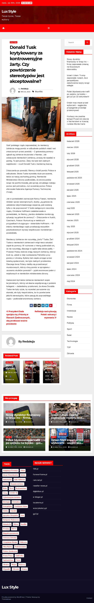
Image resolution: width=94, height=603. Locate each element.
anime (23, 475)
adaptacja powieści (10, 470)
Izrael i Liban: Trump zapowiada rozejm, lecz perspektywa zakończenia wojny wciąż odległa (78, 80)
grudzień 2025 (73, 165)
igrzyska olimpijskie (10, 515)
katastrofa (7, 524)
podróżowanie (20, 547)
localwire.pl (38, 502)
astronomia (7, 479)
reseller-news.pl (40, 486)
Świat (69, 335)
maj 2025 (71, 208)
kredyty (6, 529)
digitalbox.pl (38, 491)
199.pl (35, 469)
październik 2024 (74, 251)
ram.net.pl (37, 480)
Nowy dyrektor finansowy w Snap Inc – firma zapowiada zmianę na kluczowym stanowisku (77, 64)
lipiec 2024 (71, 269)
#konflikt (39, 91)
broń (11, 488)
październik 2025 (74, 178)
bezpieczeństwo (17, 484)
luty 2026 (71, 153)
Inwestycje (71, 311)
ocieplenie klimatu (10, 542)
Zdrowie (70, 353)
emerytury (16, 502)
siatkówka (19, 556)
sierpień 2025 (73, 190)
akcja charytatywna (10, 475)
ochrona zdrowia (9, 538)
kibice (16, 524)
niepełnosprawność (10, 533)
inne (22, 515)
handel (13, 511)
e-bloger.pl (38, 497)
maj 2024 (71, 281)
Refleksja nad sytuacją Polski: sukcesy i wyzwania (45, 314)
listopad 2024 (73, 245)
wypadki (6, 569)
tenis (18, 560)
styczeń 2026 (73, 159)
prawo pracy (8, 556)
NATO (14, 529)
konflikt (23, 524)
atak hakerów (19, 479)
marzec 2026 (73, 147)
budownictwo (21, 488)
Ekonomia (71, 298)
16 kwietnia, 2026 (60, 422)
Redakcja (24, 89)
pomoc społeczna (10, 551)
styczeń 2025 (73, 232)
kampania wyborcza (11, 520)
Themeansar (6, 599)
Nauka (70, 317)
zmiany (24, 569)
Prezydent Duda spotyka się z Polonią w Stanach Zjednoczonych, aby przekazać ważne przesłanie (18, 317)
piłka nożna (7, 547)
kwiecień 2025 (73, 214)
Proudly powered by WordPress (13, 597)
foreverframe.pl (40, 474)
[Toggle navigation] (48, 28)
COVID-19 (13, 493)
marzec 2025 (72, 220)
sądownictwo (8, 560)
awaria (5, 484)
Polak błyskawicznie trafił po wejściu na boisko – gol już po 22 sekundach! (78, 94)
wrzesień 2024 (73, 257)
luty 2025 (71, 226)
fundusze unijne (21, 506)
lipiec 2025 (71, 196)
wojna (14, 565)
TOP (69, 347)
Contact (89, 598)
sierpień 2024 (73, 263)
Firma (69, 305)
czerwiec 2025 (73, 202)
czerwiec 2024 (73, 275)
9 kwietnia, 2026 (60, 447)
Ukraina (6, 565)
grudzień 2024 (73, 238)
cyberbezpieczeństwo (12, 497)
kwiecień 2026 (73, 141)
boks (5, 488)
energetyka (7, 506)
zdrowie (16, 569)
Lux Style (9, 11)
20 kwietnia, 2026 (15, 422)
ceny (5, 493)
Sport (69, 329)
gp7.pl (35, 514)
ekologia (6, 502)
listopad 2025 (73, 171)
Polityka (13, 42)
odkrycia (23, 542)
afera (23, 470)
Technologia (72, 341)
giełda (5, 511)
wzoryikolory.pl (40, 508)
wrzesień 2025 (73, 184)
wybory (22, 565)
